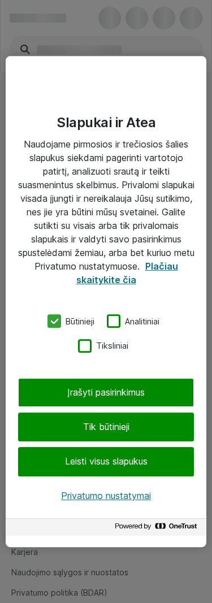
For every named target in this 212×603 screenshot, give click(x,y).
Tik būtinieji (106, 426)
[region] (106, 302)
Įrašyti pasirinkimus (106, 392)
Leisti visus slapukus (106, 461)
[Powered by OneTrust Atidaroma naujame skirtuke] (158, 529)
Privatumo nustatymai (106, 495)
